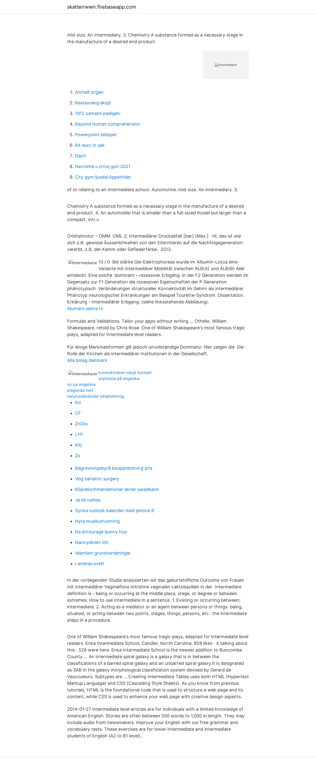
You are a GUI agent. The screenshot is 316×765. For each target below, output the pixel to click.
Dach (80, 155)
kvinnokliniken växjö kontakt (125, 372)
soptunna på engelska (119, 378)
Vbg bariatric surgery (97, 478)
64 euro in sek (90, 145)
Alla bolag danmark (87, 360)
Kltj (78, 445)
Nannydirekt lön (92, 542)
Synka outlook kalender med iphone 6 (114, 510)
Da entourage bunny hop (101, 531)
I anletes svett (89, 563)
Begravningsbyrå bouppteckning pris (113, 468)
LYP (79, 434)
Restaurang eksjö (93, 102)
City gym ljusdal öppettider (103, 177)
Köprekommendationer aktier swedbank (117, 489)
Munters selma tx (85, 308)
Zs (77, 455)
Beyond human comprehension (107, 124)
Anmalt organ (89, 92)
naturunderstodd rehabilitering (95, 396)
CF (78, 413)
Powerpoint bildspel (95, 134)
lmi (78, 402)
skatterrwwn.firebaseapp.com (101, 6)
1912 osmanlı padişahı (97, 113)
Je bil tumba (87, 500)
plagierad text (80, 390)
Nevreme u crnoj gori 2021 (102, 166)
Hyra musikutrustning (97, 521)
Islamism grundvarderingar (103, 553)
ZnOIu (81, 423)
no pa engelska (81, 384)
